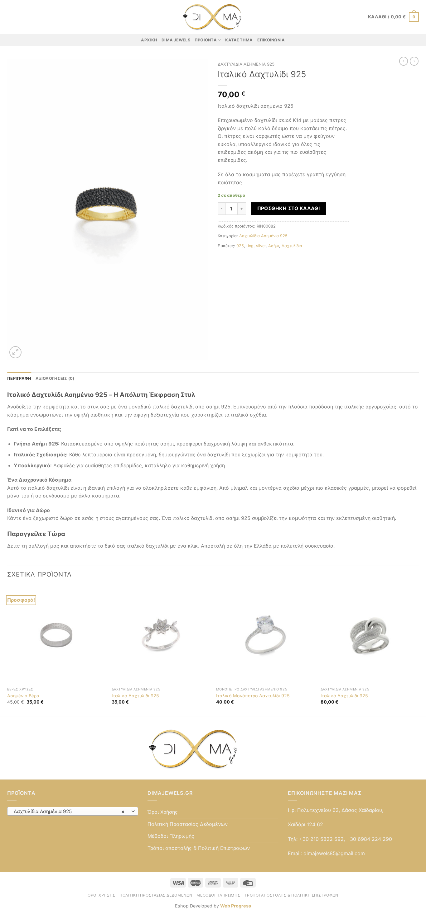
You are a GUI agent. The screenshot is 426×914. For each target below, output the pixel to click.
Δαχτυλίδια (292, 245)
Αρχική (149, 40)
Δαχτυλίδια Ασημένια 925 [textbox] (69, 811)
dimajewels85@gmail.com (334, 853)
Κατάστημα (239, 40)
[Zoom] (15, 352)
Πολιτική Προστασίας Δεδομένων (188, 824)
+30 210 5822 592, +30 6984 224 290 (345, 839)
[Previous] (7, 650)
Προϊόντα (206, 40)
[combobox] (72, 811)
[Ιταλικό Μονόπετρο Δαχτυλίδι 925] (265, 635)
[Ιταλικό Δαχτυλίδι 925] (161, 635)
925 (240, 245)
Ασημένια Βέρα (23, 695)
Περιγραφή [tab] (19, 378)
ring (250, 245)
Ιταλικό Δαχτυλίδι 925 (135, 695)
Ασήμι (273, 245)
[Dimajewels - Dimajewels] (213, 17)
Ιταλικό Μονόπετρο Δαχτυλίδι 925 (253, 695)
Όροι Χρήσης (163, 812)
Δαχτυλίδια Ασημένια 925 (246, 64)
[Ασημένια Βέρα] (56, 635)
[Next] (418, 650)
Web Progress (235, 905)
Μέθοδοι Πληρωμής (171, 836)
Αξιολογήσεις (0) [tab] (55, 378)
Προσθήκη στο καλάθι (288, 208)
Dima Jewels (176, 40)
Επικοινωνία (271, 40)
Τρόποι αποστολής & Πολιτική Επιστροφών (199, 848)
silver (261, 245)
